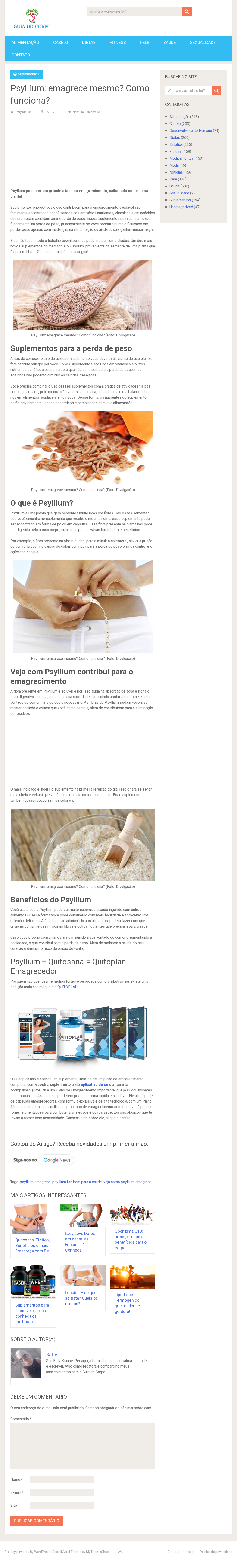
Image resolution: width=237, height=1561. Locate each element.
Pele (144, 42)
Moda (174, 165)
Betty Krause (23, 112)
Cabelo (60, 42)
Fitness (118, 42)
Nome (16, 1479)
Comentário (20, 1419)
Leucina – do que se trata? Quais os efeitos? (81, 1298)
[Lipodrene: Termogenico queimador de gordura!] (132, 1277)
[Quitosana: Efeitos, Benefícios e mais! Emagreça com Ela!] (33, 1219)
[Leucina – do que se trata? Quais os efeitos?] (83, 1275)
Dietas (89, 42)
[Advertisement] (83, 152)
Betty (51, 1355)
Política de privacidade (216, 1552)
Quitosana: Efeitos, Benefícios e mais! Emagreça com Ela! (32, 1245)
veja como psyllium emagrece (127, 1182)
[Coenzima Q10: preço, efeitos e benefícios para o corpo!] (132, 1214)
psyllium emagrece (35, 1182)
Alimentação (25, 42)
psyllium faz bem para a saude (77, 1182)
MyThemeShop (97, 1552)
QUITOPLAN (67, 987)
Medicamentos (181, 158)
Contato (21, 54)
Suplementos (28, 74)
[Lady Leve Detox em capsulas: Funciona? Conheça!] (83, 1215)
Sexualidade (203, 42)
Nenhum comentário (86, 112)
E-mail (16, 1492)
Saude (169, 42)
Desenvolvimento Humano (190, 130)
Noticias (176, 172)
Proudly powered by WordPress (27, 1552)
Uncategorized (181, 207)
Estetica (176, 144)
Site (13, 1505)
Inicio (189, 1552)
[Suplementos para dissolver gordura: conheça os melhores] (33, 1282)
